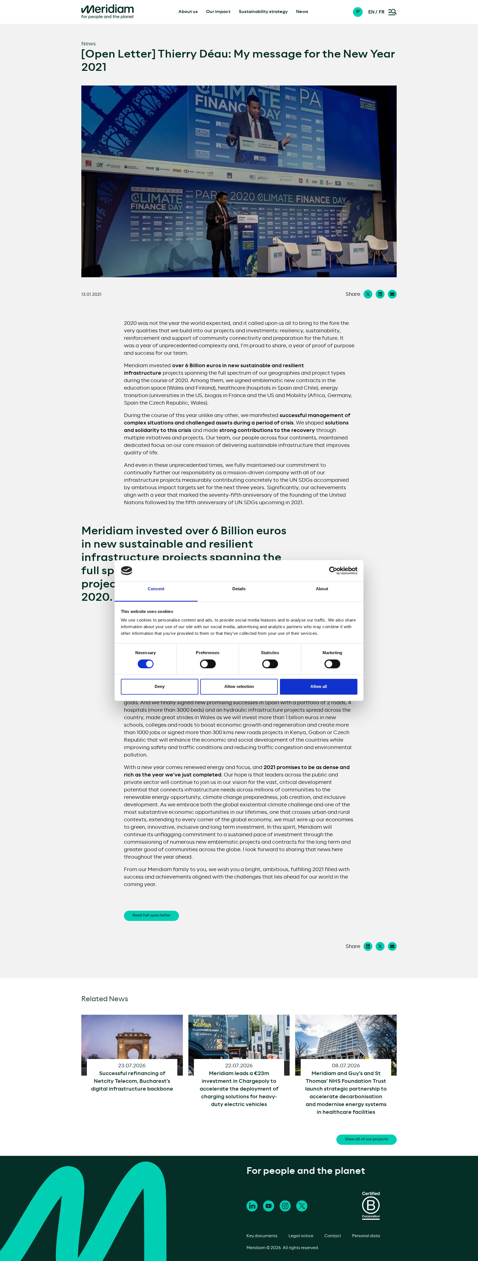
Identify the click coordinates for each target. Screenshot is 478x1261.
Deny (160, 686)
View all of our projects (366, 1139)
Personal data (366, 1236)
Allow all (318, 686)
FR (382, 12)
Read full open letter (151, 915)
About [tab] (322, 589)
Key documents (261, 1236)
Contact (332, 1236)
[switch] (208, 663)
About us (188, 12)
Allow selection (239, 686)
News (302, 12)
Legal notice (301, 1236)
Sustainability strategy (263, 12)
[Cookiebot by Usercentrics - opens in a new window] (333, 570)
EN (371, 12)
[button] (360, 12)
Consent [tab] (156, 589)
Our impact (218, 12)
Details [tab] (239, 589)
